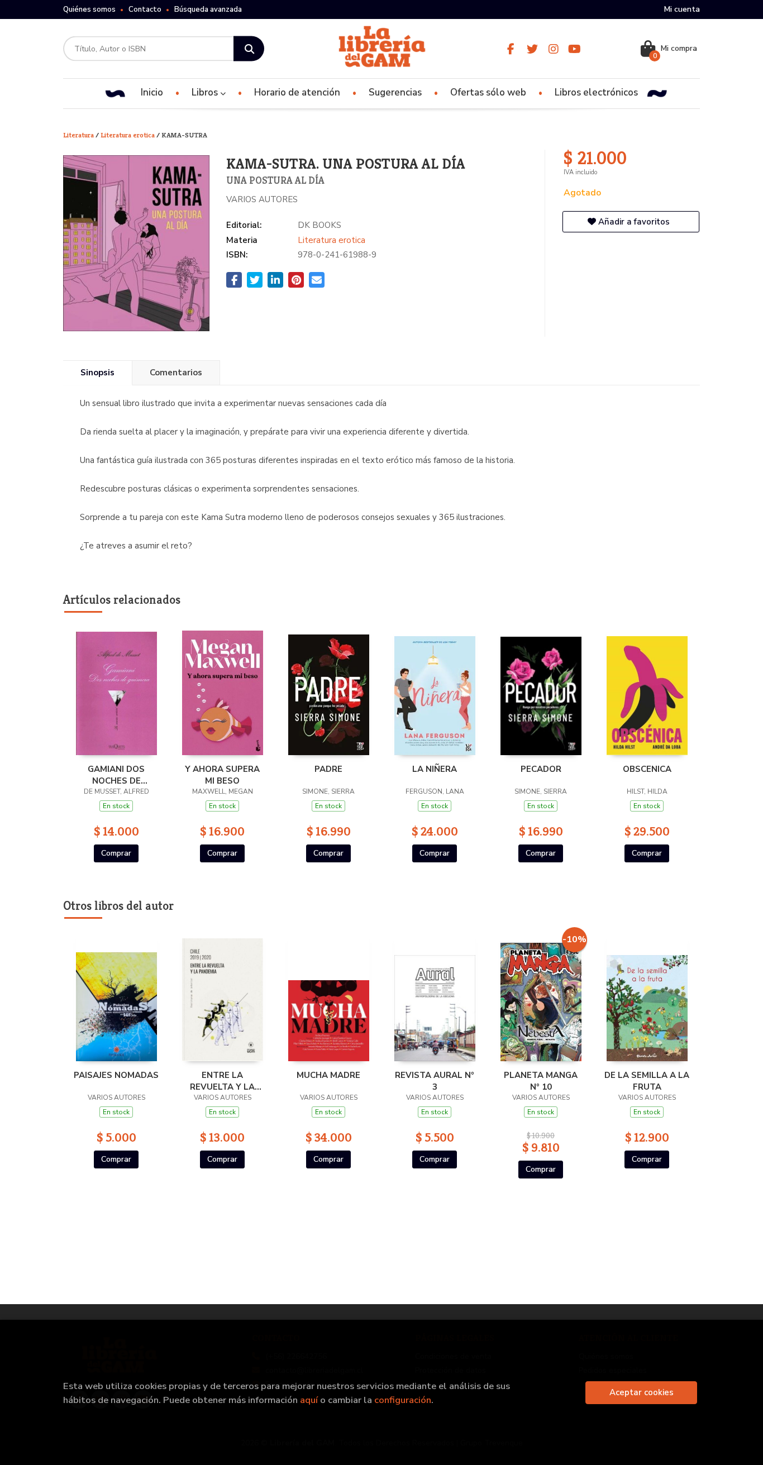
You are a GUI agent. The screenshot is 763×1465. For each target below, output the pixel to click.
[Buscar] (248, 48)
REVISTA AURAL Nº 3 (434, 1081)
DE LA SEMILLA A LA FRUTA (646, 1081)
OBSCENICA (647, 769)
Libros (206, 92)
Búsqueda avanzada (208, 9)
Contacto (144, 9)
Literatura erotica (128, 135)
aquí (309, 1400)
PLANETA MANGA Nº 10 (541, 1081)
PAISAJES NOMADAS (116, 1075)
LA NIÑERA (434, 769)
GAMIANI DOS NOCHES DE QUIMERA (116, 774)
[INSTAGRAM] (553, 49)
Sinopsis (97, 372)
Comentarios (176, 372)
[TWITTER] (532, 49)
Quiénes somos (89, 9)
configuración (402, 1400)
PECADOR (541, 769)
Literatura (79, 135)
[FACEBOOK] (511, 49)
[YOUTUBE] (574, 49)
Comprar (116, 853)
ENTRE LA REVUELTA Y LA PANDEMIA (222, 1081)
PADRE (328, 769)
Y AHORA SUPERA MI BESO (222, 774)
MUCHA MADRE (328, 1075)
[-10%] (540, 996)
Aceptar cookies (641, 1392)
